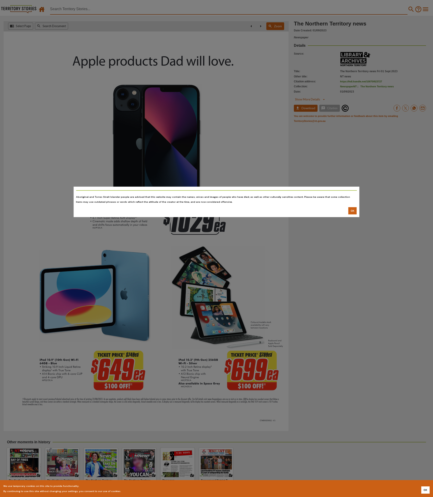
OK (353, 211)
